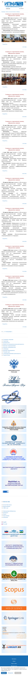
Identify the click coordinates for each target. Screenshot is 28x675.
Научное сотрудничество (9, 347)
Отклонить (17, 673)
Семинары (5, 349)
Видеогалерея (6, 506)
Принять (4, 673)
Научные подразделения (9, 345)
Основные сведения (8, 339)
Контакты (5, 517)
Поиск (4, 514)
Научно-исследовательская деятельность (13, 344)
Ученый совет (6, 352)
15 (4, 331)
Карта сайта (14, 663)
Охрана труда (6, 355)
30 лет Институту (7, 505)
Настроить (10, 673)
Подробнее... (5, 44)
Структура (5, 341)
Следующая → (9, 331)
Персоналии (6, 515)
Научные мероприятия (9, 350)
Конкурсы (5, 512)
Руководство (6, 342)
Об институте (14, 666)
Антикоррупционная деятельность (12, 353)
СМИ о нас (5, 508)
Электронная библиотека (9, 511)
